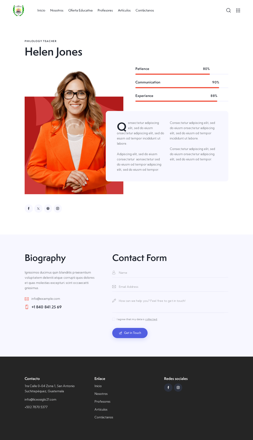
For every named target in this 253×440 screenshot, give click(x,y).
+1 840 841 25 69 (46, 307)
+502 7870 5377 (36, 407)
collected (151, 319)
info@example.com (45, 299)
